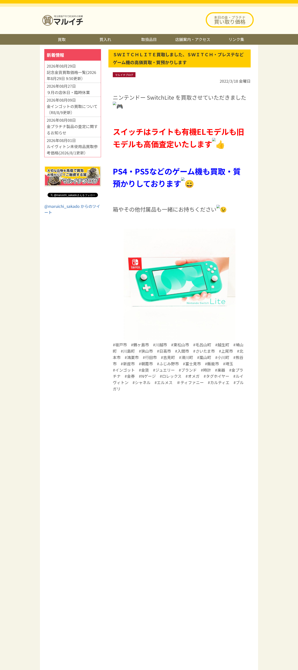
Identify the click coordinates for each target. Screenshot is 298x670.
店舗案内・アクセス (192, 39)
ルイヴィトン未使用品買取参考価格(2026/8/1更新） (72, 150)
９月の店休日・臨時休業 (68, 92)
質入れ (105, 39)
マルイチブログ (124, 75)
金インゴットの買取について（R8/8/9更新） (72, 109)
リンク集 (236, 39)
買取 (62, 39)
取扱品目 (149, 39)
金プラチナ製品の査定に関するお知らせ (72, 129)
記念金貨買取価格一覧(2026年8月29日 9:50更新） (71, 75)
